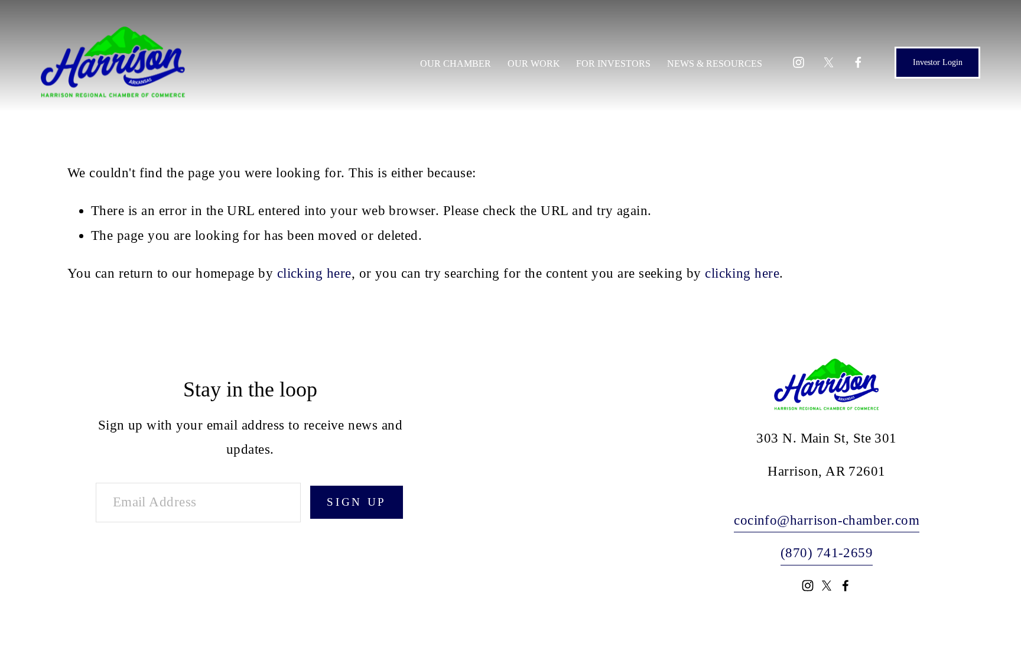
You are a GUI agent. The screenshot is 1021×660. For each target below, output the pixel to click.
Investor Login (938, 62)
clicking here (314, 273)
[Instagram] (798, 62)
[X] (828, 62)
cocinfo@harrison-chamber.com (826, 520)
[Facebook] (858, 62)
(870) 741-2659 (827, 552)
